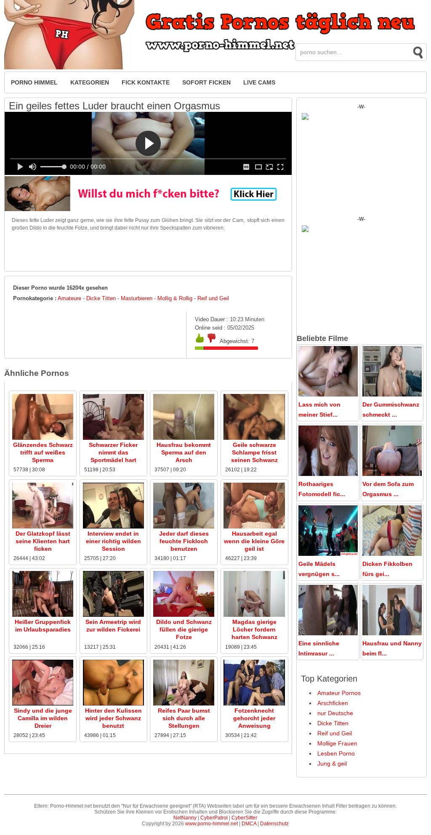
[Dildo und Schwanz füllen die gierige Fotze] (183, 615)
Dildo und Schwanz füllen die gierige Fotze (184, 629)
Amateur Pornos (339, 693)
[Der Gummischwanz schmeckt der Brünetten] (392, 394)
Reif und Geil (213, 298)
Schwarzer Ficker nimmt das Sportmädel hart (113, 452)
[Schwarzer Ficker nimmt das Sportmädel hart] (113, 438)
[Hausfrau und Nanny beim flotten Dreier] (392, 633)
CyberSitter (244, 818)
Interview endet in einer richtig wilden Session (113, 541)
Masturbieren (136, 298)
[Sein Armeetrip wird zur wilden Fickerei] (113, 615)
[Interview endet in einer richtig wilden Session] (113, 527)
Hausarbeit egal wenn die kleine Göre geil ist (254, 541)
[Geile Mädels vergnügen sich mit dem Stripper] (328, 553)
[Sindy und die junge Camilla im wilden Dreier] (42, 704)
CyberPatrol (214, 818)
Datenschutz (274, 824)
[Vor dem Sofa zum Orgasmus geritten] (392, 473)
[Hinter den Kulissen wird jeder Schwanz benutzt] (113, 704)
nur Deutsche (335, 713)
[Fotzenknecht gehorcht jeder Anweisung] (254, 704)
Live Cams (259, 82)
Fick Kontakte (146, 82)
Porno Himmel (34, 82)
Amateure (69, 298)
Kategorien (89, 82)
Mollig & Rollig (174, 298)
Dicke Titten (101, 298)
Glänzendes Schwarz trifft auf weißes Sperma (43, 452)
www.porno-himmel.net (211, 824)
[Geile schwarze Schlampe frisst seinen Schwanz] (254, 438)
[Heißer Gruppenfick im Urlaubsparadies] (42, 615)
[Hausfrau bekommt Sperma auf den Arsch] (183, 438)
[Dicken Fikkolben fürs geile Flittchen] (392, 553)
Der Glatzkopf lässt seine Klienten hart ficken (43, 541)
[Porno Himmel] (215, 68)
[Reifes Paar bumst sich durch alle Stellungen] (183, 704)
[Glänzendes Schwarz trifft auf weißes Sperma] (42, 438)
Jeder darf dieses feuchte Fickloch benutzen (184, 541)
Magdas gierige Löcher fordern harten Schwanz (254, 629)
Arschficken (332, 703)
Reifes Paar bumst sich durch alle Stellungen (184, 718)
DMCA (249, 824)
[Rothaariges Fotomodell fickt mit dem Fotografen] (328, 473)
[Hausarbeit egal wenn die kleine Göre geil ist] (254, 527)
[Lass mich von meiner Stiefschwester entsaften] (328, 394)
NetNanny (185, 818)
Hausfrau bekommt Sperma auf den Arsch (184, 452)
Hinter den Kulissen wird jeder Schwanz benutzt (113, 718)
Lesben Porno (336, 753)
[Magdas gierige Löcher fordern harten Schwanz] (254, 615)
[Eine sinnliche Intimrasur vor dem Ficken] (328, 633)
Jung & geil (332, 763)
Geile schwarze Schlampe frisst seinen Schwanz (254, 452)
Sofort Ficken (206, 82)
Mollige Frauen (337, 743)
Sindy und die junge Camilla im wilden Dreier (43, 718)
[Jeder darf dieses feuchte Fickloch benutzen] (183, 527)
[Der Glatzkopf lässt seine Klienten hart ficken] (42, 527)
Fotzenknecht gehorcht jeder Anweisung (254, 718)
